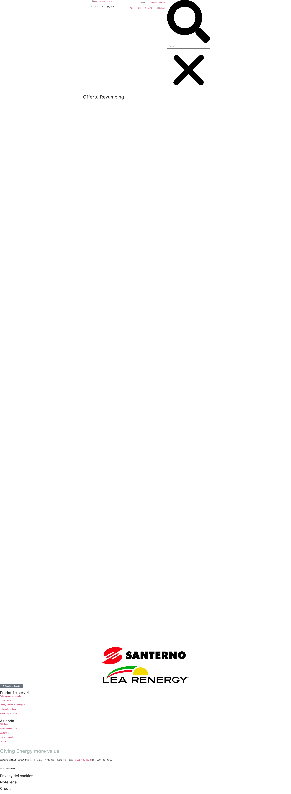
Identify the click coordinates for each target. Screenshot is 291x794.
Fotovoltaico (5, 700)
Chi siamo (4, 724)
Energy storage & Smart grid (12, 705)
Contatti (148, 8)
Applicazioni (135, 8)
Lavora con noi (6, 737)
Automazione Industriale (10, 696)
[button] (188, 22)
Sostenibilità (5, 733)
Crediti (6, 788)
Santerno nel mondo (8, 728)
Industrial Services (8, 709)
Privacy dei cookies (16, 776)
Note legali (9, 782)
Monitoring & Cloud (8, 713)
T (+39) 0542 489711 (82, 760)
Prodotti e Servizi (157, 2)
